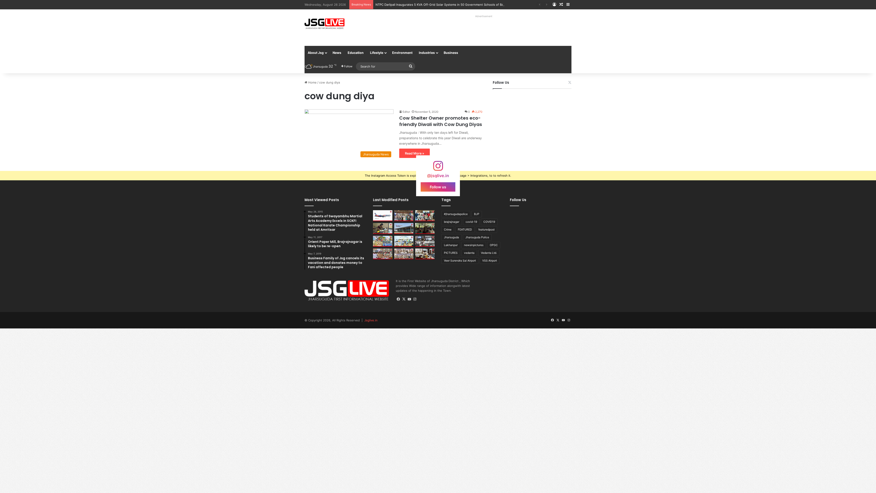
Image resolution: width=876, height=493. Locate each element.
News (337, 53)
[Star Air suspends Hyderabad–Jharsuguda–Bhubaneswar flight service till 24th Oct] (404, 228)
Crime (447, 229)
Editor (406, 111)
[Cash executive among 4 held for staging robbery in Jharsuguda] (425, 215)
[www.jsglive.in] (324, 23)
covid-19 (471, 221)
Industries (427, 53)
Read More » (414, 153)
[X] (404, 299)
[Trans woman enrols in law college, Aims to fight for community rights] (382, 228)
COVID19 (489, 221)
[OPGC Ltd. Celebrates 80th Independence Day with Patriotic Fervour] (382, 241)
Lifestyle (376, 53)
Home (312, 82)
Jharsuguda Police (477, 237)
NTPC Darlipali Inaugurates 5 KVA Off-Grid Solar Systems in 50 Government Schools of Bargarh (443, 4)
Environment (402, 53)
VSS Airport (489, 260)
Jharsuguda (451, 237)
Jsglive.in (371, 320)
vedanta (469, 252)
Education (356, 53)
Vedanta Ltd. (489, 252)
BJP (476, 214)
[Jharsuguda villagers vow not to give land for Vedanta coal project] (425, 228)
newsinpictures (473, 245)
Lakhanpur (451, 245)
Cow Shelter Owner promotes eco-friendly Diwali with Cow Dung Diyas (440, 121)
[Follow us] (438, 168)
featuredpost (486, 229)
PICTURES (451, 252)
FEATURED (465, 229)
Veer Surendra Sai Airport (460, 260)
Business (451, 53)
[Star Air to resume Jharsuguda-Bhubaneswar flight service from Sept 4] (382, 215)
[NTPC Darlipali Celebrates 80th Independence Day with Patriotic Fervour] (404, 241)
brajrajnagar (451, 221)
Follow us (438, 186)
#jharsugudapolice (456, 214)
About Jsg (316, 53)
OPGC (494, 245)
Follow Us (501, 82)
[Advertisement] (479, 29)
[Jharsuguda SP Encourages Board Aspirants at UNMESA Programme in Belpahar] (382, 254)
